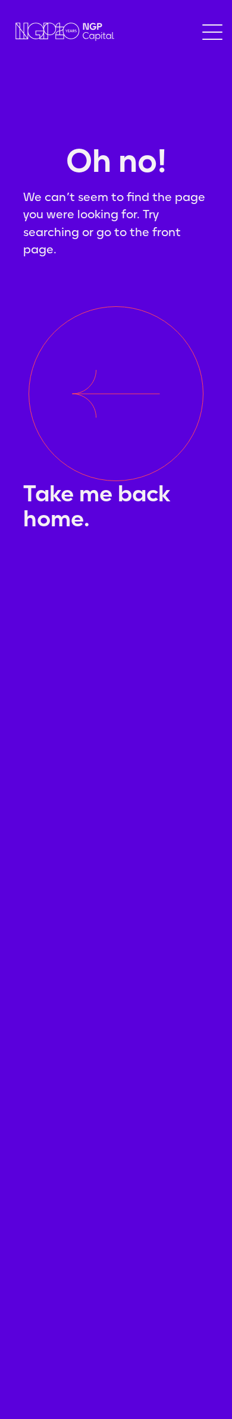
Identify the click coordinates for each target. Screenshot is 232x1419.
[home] (62, 32)
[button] (212, 32)
